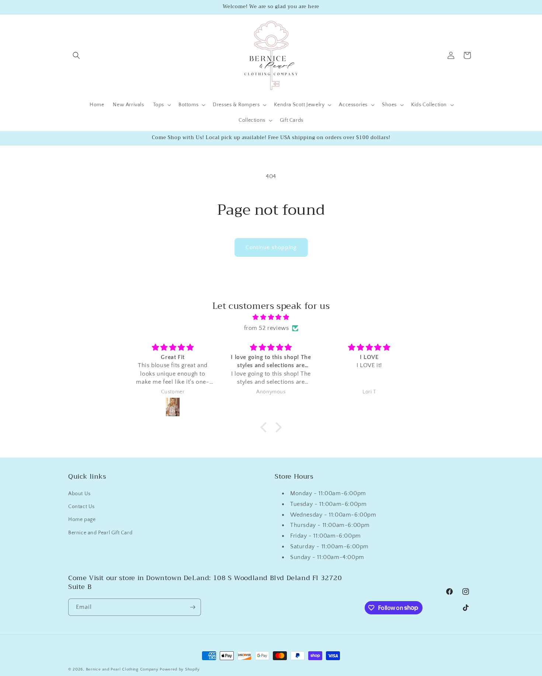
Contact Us (81, 507)
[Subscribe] (192, 607)
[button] (76, 55)
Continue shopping (271, 247)
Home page (81, 520)
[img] (271, 317)
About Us (79, 494)
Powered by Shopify (180, 669)
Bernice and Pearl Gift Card (100, 533)
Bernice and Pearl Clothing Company (123, 669)
